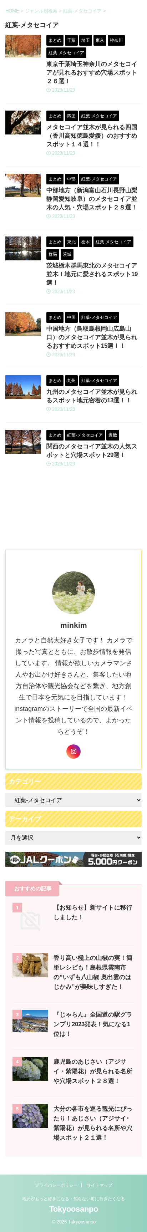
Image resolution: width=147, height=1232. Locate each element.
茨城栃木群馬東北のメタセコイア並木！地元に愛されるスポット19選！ (92, 274)
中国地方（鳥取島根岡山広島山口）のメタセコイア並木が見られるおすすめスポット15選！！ (91, 337)
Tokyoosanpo (73, 1209)
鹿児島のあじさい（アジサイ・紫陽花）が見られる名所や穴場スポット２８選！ (93, 1071)
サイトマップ (99, 1185)
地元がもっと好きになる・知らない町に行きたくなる (73, 1198)
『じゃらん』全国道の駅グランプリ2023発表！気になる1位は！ (93, 1024)
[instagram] (73, 751)
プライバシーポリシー (56, 1185)
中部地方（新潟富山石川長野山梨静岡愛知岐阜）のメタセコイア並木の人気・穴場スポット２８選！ (91, 199)
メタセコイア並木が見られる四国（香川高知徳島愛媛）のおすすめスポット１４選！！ (91, 136)
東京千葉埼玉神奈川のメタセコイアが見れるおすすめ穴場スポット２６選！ (91, 73)
